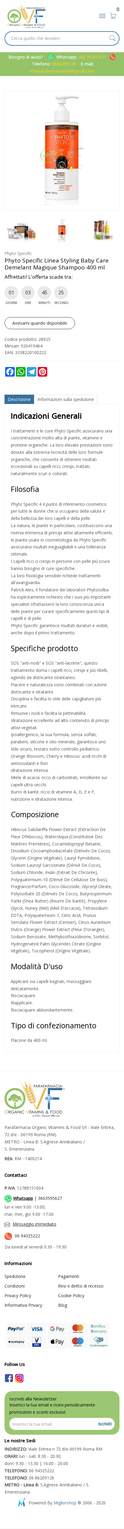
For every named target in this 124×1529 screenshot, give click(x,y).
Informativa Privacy (23, 1305)
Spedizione (15, 1276)
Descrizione (19, 399)
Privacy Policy (18, 1295)
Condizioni (15, 1286)
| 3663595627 (37, 1198)
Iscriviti (105, 1424)
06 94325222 (27, 1236)
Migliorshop (65, 1503)
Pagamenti (68, 1276)
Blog (62, 1305)
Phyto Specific (18, 253)
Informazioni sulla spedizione (65, 399)
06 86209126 (29, 1478)
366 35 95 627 (92, 57)
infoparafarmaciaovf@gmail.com (62, 71)
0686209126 (64, 64)
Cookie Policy (71, 1295)
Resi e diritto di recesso (81, 1286)
